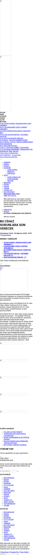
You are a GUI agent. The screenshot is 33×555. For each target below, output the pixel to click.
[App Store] (4, 552)
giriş (17, 453)
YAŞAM (6, 188)
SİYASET (7, 166)
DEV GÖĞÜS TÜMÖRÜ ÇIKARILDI (15, 445)
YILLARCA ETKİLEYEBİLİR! (13, 432)
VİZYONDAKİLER (9, 504)
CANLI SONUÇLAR (13, 177)
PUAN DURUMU (12, 179)
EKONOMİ (7, 168)
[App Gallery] (24, 552)
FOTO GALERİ (8, 485)
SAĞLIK (6, 186)
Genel (6, 487)
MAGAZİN (7, 183)
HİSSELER (10, 172)
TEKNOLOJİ (8, 190)
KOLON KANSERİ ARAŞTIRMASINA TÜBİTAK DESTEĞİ (16, 442)
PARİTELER (11, 173)
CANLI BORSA (12, 170)
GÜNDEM (7, 162)
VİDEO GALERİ (9, 502)
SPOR (6, 175)
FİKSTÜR (10, 181)
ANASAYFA (8, 210)
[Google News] (5, 235)
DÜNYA (6, 164)
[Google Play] (14, 552)
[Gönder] (18, 471)
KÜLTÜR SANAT (9, 192)
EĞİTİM (6, 184)
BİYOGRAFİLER (9, 478)
